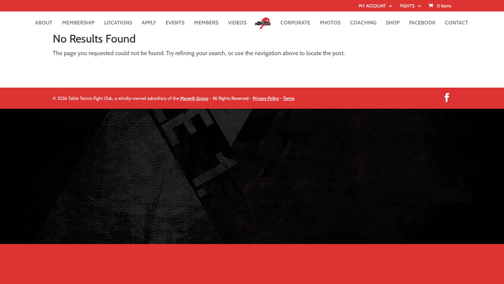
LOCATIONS (118, 23)
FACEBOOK (422, 23)
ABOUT (43, 23)
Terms (288, 98)
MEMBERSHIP (78, 23)
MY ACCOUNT (372, 6)
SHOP (393, 23)
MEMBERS (206, 23)
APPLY (149, 23)
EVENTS (175, 23)
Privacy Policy (266, 98)
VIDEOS (237, 23)
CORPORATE (295, 23)
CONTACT (456, 23)
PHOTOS (330, 23)
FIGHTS (407, 6)
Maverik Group (194, 98)
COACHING (363, 23)
